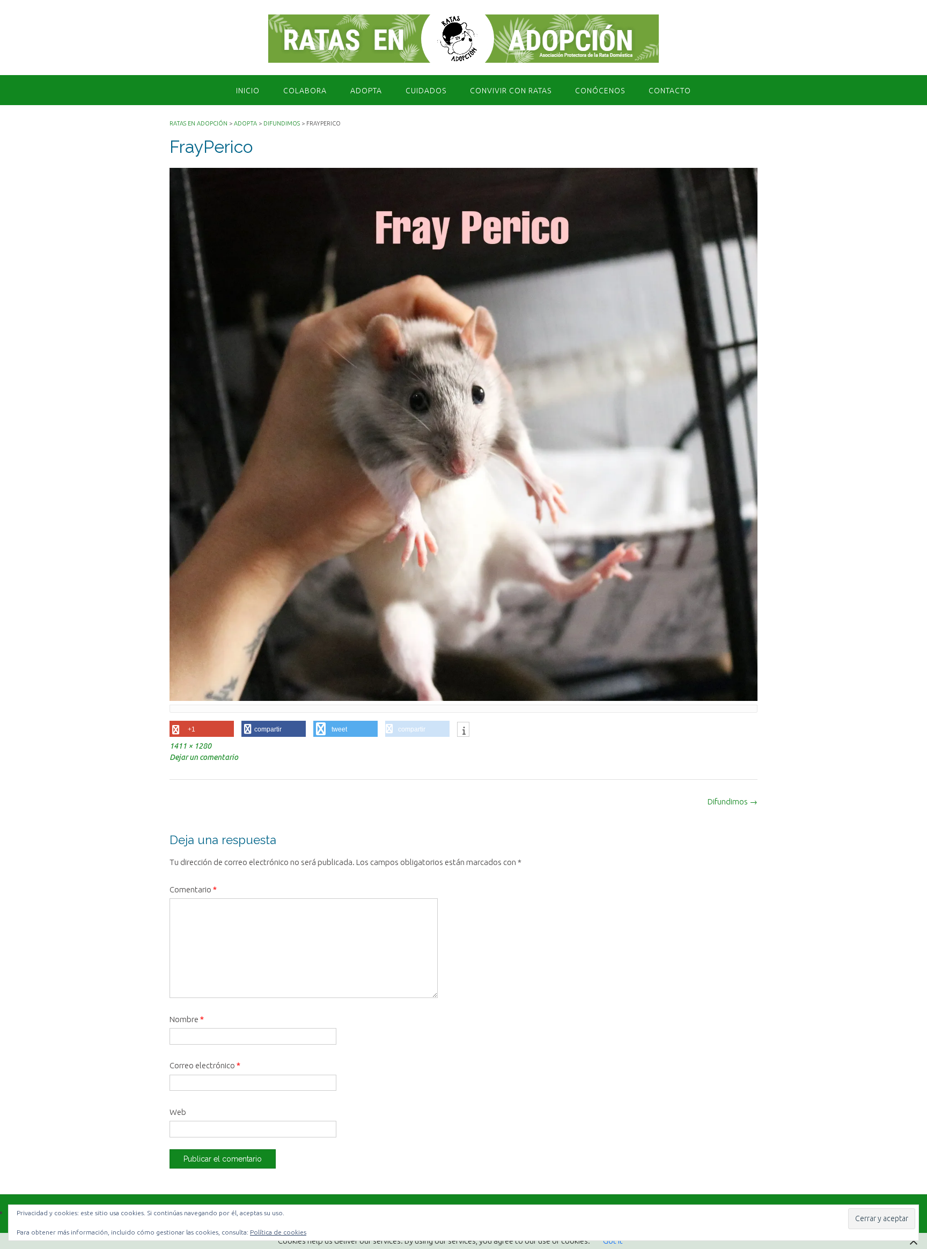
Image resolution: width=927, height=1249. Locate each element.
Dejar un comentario (204, 757)
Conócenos (600, 90)
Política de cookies (278, 1232)
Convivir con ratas (510, 90)
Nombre (187, 1019)
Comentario (193, 889)
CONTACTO (670, 90)
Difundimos (732, 801)
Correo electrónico (205, 1065)
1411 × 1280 (190, 746)
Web (178, 1112)
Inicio (248, 90)
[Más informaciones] (463, 730)
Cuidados (426, 90)
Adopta (366, 90)
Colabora (305, 90)
